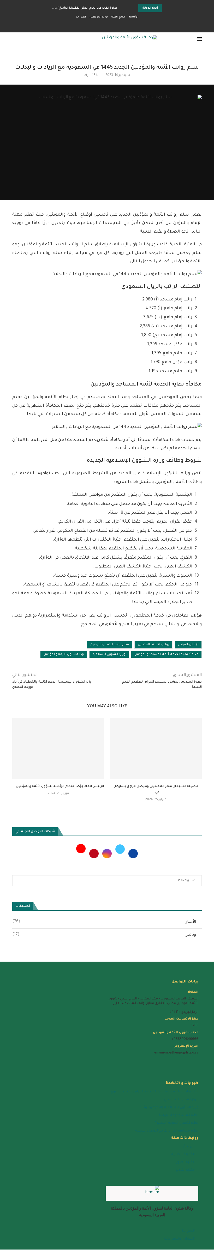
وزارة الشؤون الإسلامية (109, 654)
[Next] (133, 8)
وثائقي (104, 934)
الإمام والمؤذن (188, 645)
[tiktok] (124, 1060)
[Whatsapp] (99, 25)
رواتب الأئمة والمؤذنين (153, 645)
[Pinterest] (93, 854)
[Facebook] (124, 25)
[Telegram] (93, 25)
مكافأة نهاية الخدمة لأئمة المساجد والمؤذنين (166, 654)
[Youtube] (81, 854)
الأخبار (104, 921)
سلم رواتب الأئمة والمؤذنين (109, 645)
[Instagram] (115, 25)
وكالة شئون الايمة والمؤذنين (64, 654)
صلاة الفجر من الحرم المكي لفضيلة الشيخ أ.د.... (84, 8)
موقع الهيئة (118, 17)
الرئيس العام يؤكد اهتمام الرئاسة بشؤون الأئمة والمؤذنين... (58, 786)
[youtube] (159, 1060)
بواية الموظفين (99, 17)
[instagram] (170, 1060)
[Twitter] (119, 854)
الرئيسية (133, 17)
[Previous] (127, 8)
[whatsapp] (147, 1060)
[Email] (105, 25)
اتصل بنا (81, 17)
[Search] (14, 40)
